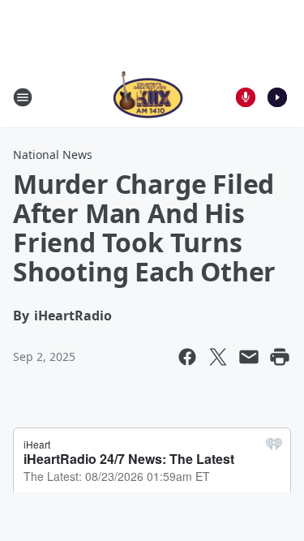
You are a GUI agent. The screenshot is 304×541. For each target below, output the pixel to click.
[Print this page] (279, 357)
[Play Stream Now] (277, 97)
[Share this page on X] (218, 357)
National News (52, 154)
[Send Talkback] (245, 97)
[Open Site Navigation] (22, 97)
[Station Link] (147, 97)
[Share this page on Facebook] (187, 357)
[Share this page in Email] (249, 357)
